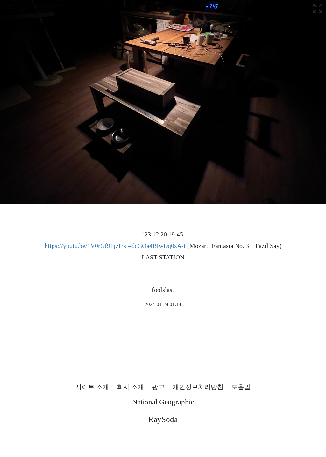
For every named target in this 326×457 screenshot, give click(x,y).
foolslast (163, 289)
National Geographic (163, 402)
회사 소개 (130, 386)
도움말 (241, 386)
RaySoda (163, 419)
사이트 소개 (92, 386)
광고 (158, 386)
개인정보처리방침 (198, 386)
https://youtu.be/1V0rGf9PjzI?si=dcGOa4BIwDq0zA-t (115, 245)
